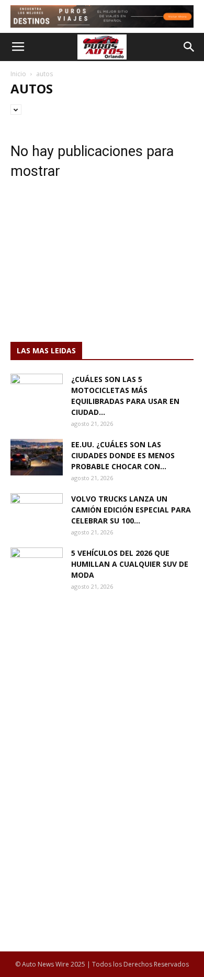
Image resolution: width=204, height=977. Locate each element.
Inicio (18, 73)
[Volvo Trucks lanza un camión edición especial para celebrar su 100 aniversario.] (36, 511)
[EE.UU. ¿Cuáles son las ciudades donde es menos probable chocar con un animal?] (36, 457)
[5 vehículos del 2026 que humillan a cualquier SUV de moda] (36, 565)
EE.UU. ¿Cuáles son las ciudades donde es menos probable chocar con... (123, 455)
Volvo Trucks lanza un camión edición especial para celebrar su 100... (131, 510)
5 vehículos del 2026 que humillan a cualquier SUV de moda (129, 564)
